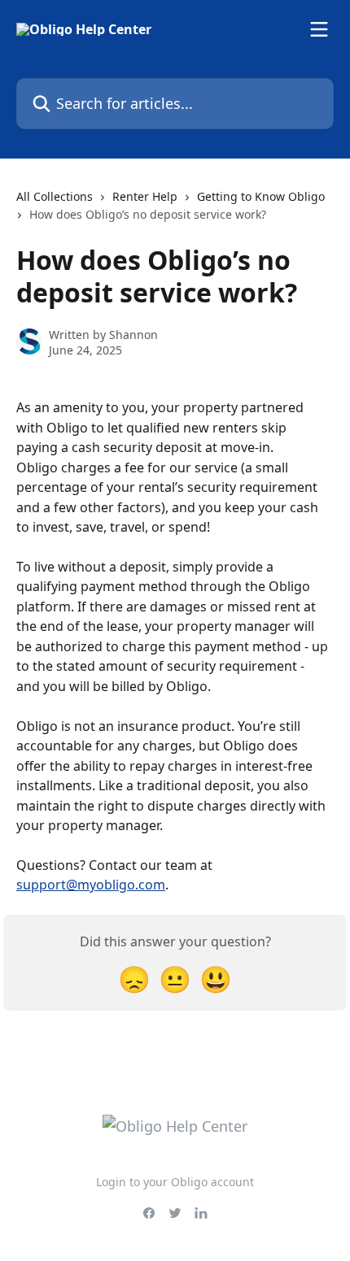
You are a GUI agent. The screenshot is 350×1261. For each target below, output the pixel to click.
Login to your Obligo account (175, 1181)
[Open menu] (319, 29)
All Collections (54, 196)
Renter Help (144, 196)
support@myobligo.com (90, 885)
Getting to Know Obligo (261, 196)
